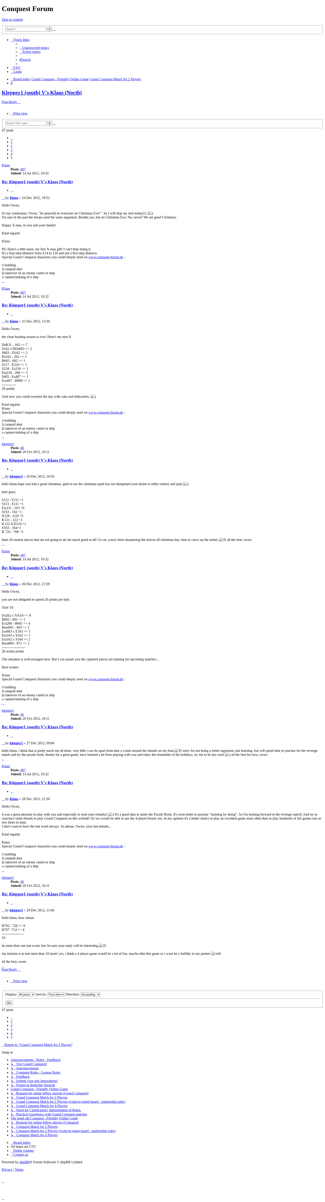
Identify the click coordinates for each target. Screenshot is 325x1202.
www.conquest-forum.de (105, 257)
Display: (11, 994)
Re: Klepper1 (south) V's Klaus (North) (37, 181)
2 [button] (11, 146)
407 (23, 169)
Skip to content (12, 19)
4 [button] (11, 154)
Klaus (6, 165)
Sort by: (42, 994)
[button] (12, 138)
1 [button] (11, 142)
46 (22, 448)
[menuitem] (34, 48)
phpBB (24, 1162)
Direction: (73, 994)
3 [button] (11, 150)
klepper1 (8, 444)
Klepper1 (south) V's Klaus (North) (42, 92)
